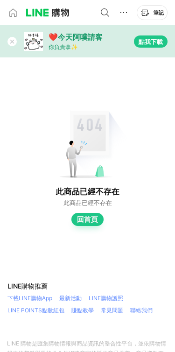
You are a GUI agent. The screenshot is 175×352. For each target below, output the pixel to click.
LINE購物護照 (106, 298)
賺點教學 (82, 310)
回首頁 (87, 219)
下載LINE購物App (29, 298)
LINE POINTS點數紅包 (35, 310)
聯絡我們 (141, 310)
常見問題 (112, 310)
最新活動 (70, 298)
